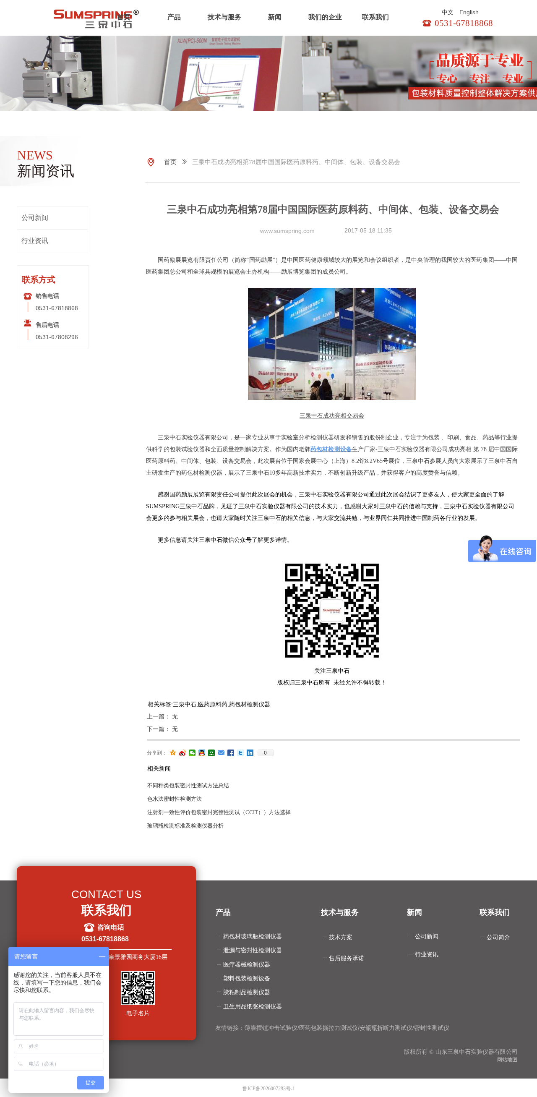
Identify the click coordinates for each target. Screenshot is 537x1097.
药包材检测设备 (331, 449)
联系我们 (375, 17)
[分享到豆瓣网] (211, 753)
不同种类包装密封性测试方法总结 (188, 785)
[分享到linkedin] (250, 753)
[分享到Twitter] (240, 753)
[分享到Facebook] (231, 753)
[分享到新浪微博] (182, 753)
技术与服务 (224, 17)
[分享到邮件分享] (221, 753)
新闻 (275, 17)
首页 (123, 17)
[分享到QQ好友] (202, 753)
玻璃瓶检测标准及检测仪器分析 (185, 826)
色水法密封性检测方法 (174, 799)
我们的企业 (325, 17)
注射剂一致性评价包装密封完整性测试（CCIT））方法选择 (219, 812)
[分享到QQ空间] (173, 753)
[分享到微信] (192, 753)
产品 (174, 17)
